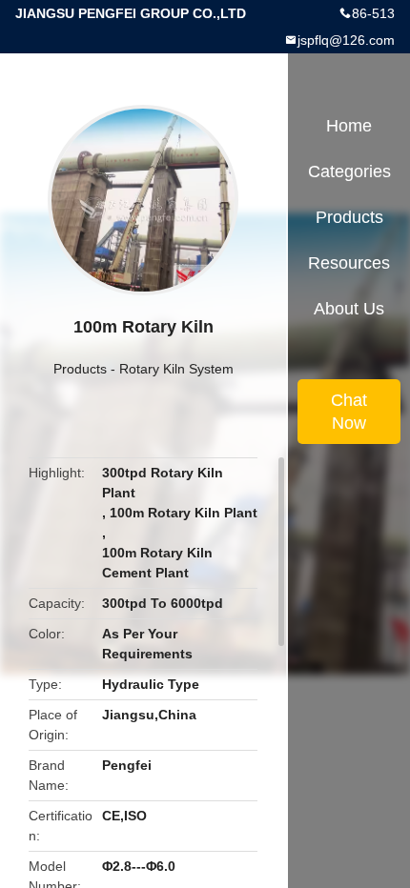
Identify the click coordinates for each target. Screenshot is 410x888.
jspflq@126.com (346, 40)
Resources (349, 262)
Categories (349, 171)
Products (80, 368)
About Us (349, 308)
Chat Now (349, 412)
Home (349, 125)
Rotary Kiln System (176, 368)
